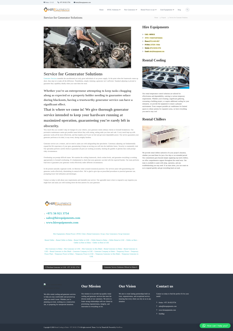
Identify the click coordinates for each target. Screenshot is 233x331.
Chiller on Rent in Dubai (82, 243)
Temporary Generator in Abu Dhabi (107, 254)
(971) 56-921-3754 (155, 48)
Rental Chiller (49, 240)
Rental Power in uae (148, 10)
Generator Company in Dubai (105, 251)
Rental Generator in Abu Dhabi (60, 251)
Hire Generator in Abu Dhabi (92, 249)
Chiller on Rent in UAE (101, 243)
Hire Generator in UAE (72, 249)
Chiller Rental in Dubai (99, 240)
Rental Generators (93, 234)
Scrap (103, 234)
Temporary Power (123, 251)
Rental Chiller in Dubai (64, 240)
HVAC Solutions (113, 10)
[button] (215, 325)
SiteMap (161, 314)
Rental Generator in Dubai (113, 249)
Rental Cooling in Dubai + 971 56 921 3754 (67, 327)
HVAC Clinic (81, 234)
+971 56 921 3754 (64, 2)
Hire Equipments (59, 234)
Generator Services (50, 78)
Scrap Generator (124, 234)
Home (101, 10)
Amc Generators (111, 234)
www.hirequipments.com (62, 222)
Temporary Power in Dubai (64, 254)
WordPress (119, 327)
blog (179, 10)
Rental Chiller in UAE (81, 240)
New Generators (129, 10)
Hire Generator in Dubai (54, 249)
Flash (97, 327)
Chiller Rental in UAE (116, 240)
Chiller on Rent (131, 240)
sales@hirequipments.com (83, 2)
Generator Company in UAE (83, 251)
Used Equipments (166, 10)
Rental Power (70, 234)
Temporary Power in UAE (84, 254)
